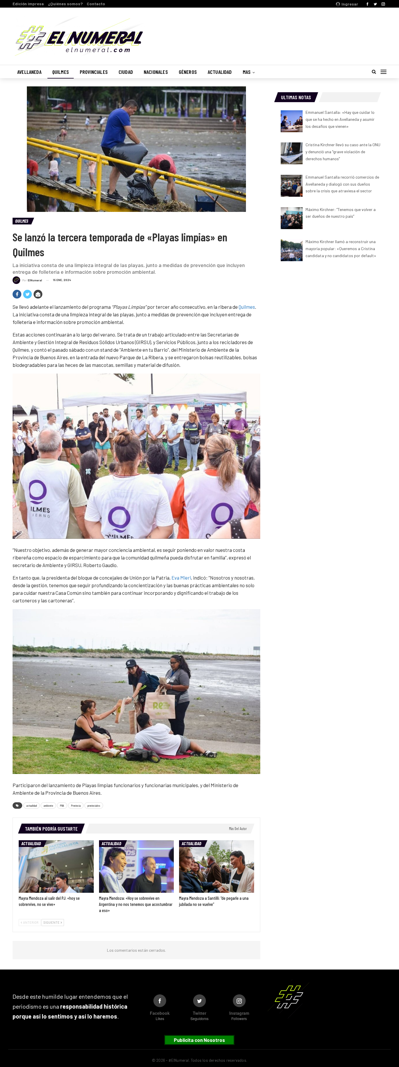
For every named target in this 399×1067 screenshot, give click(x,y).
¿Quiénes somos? (65, 3)
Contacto (96, 3)
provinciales (93, 805)
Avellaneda (29, 72)
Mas (247, 72)
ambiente (48, 805)
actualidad (31, 805)
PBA (62, 805)
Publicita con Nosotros (199, 1040)
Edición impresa (28, 3)
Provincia (76, 805)
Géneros (188, 72)
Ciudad (126, 72)
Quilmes (60, 72)
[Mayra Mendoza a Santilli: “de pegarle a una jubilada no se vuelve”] (216, 866)
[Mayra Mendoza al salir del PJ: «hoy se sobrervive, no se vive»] (56, 866)
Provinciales (94, 72)
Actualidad (220, 72)
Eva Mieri (181, 577)
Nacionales (156, 72)
